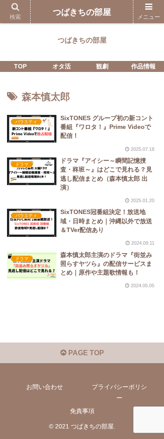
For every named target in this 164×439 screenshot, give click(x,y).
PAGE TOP (85, 353)
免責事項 (82, 410)
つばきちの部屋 (82, 12)
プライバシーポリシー (119, 392)
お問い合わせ (44, 386)
